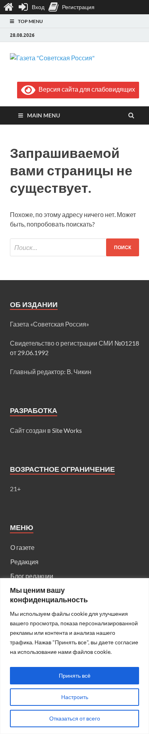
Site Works (67, 430)
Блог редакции (31, 576)
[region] (74, 656)
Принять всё (75, 675)
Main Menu (43, 115)
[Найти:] (74, 247)
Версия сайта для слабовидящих (85, 89)
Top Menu (30, 21)
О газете (22, 547)
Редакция (24, 561)
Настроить (74, 697)
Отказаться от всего (74, 718)
